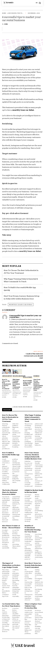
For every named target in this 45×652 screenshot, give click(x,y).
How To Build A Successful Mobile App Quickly (27, 383)
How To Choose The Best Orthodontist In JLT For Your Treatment (21, 271)
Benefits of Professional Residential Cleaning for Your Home (32, 528)
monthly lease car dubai (20, 304)
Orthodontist (7, 376)
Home (4, 13)
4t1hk (6, 24)
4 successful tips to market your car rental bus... (25, 316)
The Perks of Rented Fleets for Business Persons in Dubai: (10, 492)
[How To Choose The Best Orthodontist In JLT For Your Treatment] (7, 371)
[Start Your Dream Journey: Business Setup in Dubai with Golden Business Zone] (38, 371)
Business (36, 376)
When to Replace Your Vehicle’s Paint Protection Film (33, 606)
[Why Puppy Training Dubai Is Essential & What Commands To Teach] (17, 371)
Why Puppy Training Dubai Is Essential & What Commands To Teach (21, 280)
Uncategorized (18, 376)
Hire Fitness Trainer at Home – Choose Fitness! (11, 526)
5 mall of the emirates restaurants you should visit (33, 356)
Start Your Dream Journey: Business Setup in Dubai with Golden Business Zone (38, 384)
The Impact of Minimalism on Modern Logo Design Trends (11, 565)
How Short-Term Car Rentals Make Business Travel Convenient (33, 565)
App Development (27, 376)
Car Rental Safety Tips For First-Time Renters (11, 605)
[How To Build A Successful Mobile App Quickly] (27, 371)
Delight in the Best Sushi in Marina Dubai (34, 491)
